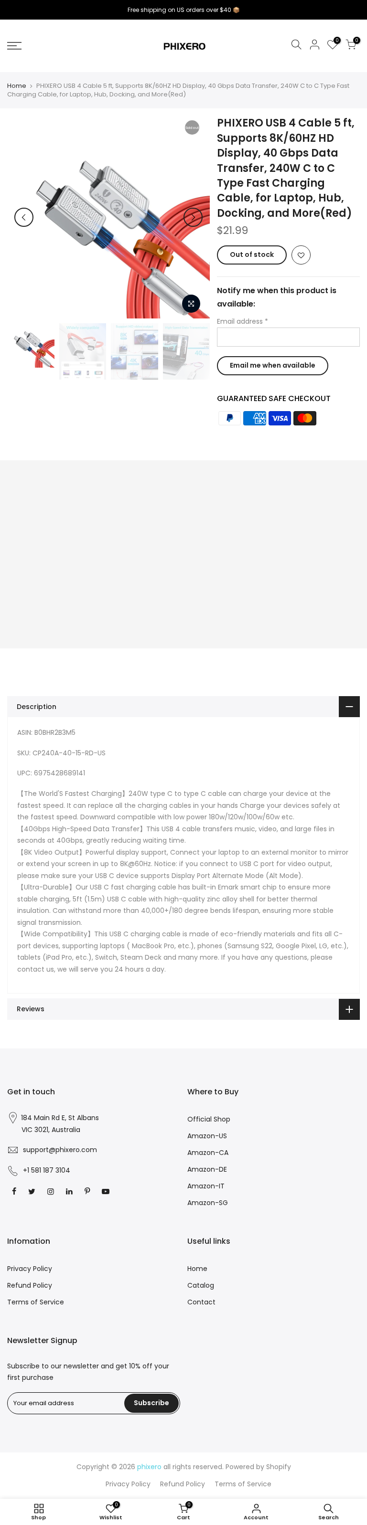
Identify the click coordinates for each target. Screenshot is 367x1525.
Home (16, 86)
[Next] (193, 217)
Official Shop (208, 1119)
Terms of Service (35, 1302)
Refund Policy (29, 1285)
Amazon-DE (207, 1169)
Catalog (200, 1285)
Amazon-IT (206, 1186)
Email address (242, 321)
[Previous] (23, 217)
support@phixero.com (60, 1149)
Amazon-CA (207, 1152)
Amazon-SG (207, 1202)
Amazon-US (207, 1136)
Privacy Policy (29, 1268)
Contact (201, 1302)
